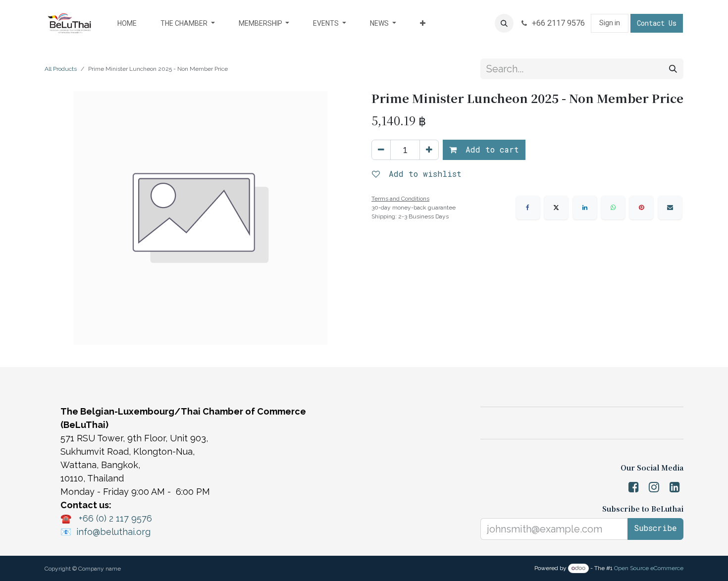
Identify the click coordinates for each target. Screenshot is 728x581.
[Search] (673, 68)
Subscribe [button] (655, 528)
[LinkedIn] (585, 207)
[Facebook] (528, 207)
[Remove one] (381, 150)
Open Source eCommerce (648, 568)
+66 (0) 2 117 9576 (115, 518)
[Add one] (429, 150)
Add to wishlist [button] (423, 173)
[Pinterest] (641, 207)
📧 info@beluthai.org (105, 532)
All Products (61, 68)
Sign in (609, 23)
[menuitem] (127, 23)
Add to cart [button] (490, 149)
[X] (556, 207)
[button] (504, 23)
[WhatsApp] (613, 207)
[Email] (670, 207)
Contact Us (656, 23)
